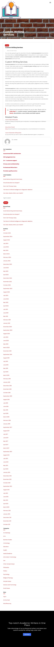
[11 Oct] (27, 44)
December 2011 (7, 517)
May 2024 (5, 250)
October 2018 (6, 392)
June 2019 (5, 365)
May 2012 (5, 500)
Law (4, 560)
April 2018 (5, 413)
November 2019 (7, 351)
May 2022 (5, 302)
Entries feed (6, 600)
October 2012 (6, 483)
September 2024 (7, 236)
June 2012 (5, 496)
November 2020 (7, 326)
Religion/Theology (8, 578)
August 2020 (6, 333)
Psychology (6, 574)
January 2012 (6, 514)
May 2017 (5, 441)
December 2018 (7, 385)
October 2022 (7, 285)
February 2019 (7, 378)
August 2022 (6, 292)
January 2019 (6, 382)
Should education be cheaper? (11, 182)
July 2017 (5, 434)
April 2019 (5, 372)
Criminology (6, 543)
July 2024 (5, 243)
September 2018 (7, 396)
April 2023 (5, 274)
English (5, 550)
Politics (5, 571)
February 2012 (7, 510)
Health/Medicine (7, 553)
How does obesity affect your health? (13, 193)
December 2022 (7, 278)
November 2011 (7, 521)
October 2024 (7, 233)
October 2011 (6, 524)
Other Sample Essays (12, 50)
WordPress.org (7, 603)
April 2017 (5, 444)
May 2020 (5, 344)
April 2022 (5, 306)
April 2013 (5, 469)
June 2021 (5, 313)
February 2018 (7, 420)
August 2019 (6, 358)
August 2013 (6, 455)
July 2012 (5, 493)
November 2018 (7, 389)
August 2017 (6, 431)
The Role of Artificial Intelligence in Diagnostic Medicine (17, 189)
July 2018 (5, 403)
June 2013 (5, 462)
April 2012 (5, 503)
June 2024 (6, 247)
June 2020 (6, 340)
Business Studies (7, 539)
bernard (15, 139)
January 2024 (6, 261)
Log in (4, 596)
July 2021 (5, 309)
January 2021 (6, 323)
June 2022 (6, 299)
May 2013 (5, 465)
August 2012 (6, 490)
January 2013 (6, 472)
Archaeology (6, 533)
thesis (11, 113)
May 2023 (5, 271)
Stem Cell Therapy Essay (9, 186)
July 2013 (5, 458)
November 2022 (7, 281)
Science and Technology (9, 585)
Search (5, 202)
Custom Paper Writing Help (11, 119)
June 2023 (6, 267)
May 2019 (5, 368)
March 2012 (6, 507)
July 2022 (5, 295)
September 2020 (7, 330)
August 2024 (6, 240)
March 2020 (6, 347)
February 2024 (7, 257)
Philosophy (6, 567)
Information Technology (9, 557)
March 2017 (6, 448)
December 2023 (7, 264)
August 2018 (6, 399)
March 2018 (6, 417)
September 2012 (7, 486)
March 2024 (6, 254)
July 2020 (5, 337)
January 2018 (6, 424)
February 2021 (7, 320)
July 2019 (5, 361)
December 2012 (7, 476)
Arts (4, 536)
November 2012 (7, 479)
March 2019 (6, 375)
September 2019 (7, 354)
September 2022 (7, 288)
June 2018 (5, 406)
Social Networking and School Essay (12, 179)
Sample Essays (7, 581)
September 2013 (7, 451)
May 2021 (5, 316)
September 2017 (7, 427)
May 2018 (5, 410)
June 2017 (5, 437)
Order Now (12, 111)
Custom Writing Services (14, 47)
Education (6, 546)
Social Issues (6, 588)
